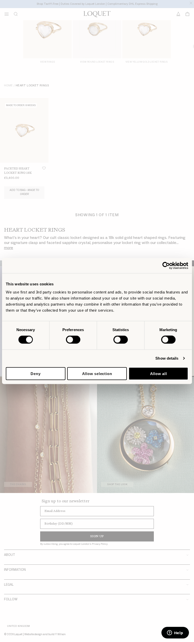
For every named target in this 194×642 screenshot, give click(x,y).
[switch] (73, 340)
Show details (166, 358)
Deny (35, 373)
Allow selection (97, 373)
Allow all (158, 373)
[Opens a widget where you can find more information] (175, 633)
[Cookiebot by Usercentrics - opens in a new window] (166, 265)
